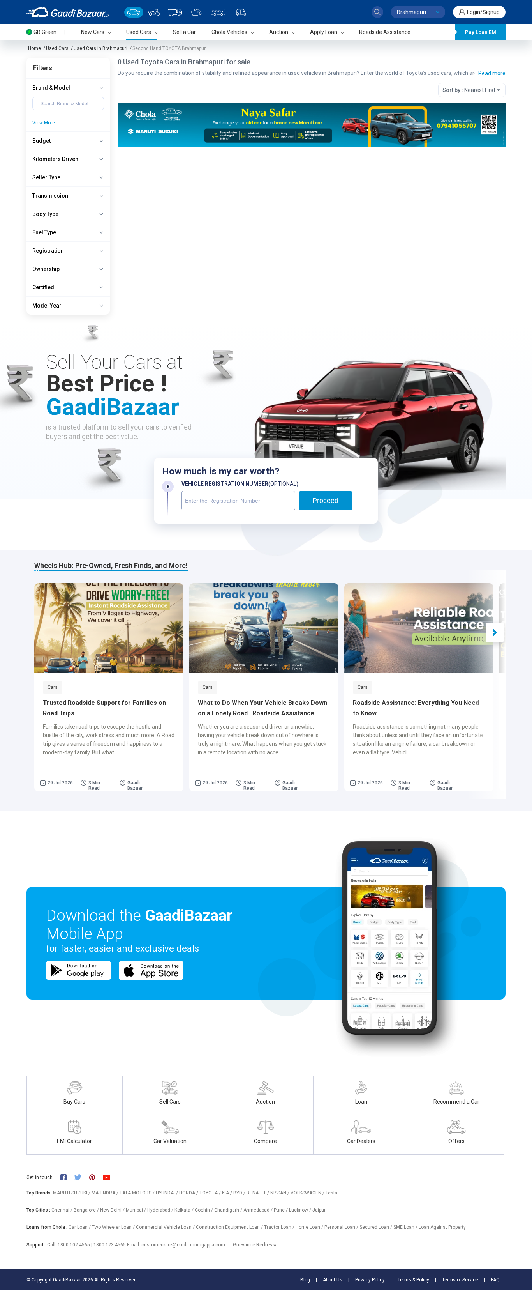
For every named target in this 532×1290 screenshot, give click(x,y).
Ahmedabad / (258, 1210)
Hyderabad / (160, 1210)
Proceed (325, 500)
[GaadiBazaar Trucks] (175, 12)
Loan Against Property (442, 1227)
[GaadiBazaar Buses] (218, 12)
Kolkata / (184, 1210)
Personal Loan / (341, 1227)
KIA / (227, 1193)
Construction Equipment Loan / (230, 1227)
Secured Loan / (376, 1227)
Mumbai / (136, 1210)
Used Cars (57, 48)
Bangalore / (87, 1210)
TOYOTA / (210, 1193)
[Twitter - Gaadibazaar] (81, 1177)
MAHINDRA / (106, 1193)
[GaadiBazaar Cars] (133, 12)
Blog (305, 1280)
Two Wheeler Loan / (114, 1227)
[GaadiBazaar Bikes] (154, 12)
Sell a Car (184, 32)
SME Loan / (406, 1227)
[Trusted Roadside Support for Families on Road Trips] (108, 628)
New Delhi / (113, 1210)
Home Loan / (310, 1227)
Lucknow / (300, 1210)
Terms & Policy (413, 1280)
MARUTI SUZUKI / (72, 1193)
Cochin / (204, 1210)
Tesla (331, 1193)
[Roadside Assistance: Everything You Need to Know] (418, 628)
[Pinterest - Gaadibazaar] (96, 1177)
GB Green (44, 32)
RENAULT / (258, 1193)
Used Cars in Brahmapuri (100, 48)
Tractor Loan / (280, 1227)
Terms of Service (460, 1280)
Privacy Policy (370, 1280)
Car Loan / (80, 1227)
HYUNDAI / (167, 1193)
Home (34, 48)
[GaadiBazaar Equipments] (196, 12)
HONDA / (189, 1193)
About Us (332, 1280)
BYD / (240, 1193)
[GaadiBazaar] (67, 12)
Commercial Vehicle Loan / (166, 1227)
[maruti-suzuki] (312, 124)
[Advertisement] (312, 207)
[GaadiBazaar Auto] (241, 12)
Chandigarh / (228, 1210)
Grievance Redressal (256, 1245)
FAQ (495, 1280)
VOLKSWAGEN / (308, 1193)
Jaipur (319, 1210)
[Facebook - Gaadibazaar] (67, 1177)
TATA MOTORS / (138, 1193)
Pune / (281, 1210)
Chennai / (62, 1210)
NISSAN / (280, 1193)
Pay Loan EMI (481, 32)
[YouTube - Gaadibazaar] (110, 1177)
